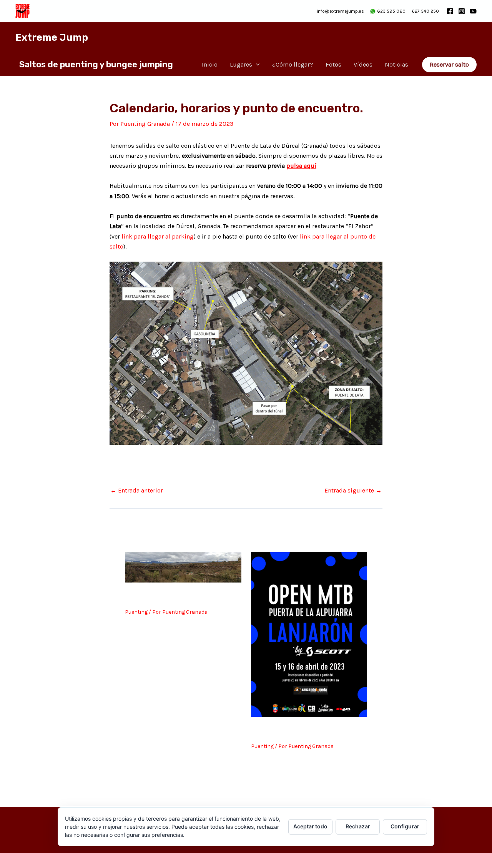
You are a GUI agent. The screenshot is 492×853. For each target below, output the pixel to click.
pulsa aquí (301, 165)
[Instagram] (461, 11)
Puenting (136, 612)
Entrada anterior (136, 490)
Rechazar (358, 826)
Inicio (210, 64)
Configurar (405, 826)
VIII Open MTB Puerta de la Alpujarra (301, 730)
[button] (256, 64)
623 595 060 (391, 11)
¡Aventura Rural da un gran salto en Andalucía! (175, 596)
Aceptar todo (310, 826)
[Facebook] (450, 11)
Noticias (396, 64)
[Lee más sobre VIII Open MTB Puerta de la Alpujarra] (309, 634)
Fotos (333, 64)
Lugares (241, 64)
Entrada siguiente (353, 490)
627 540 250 (425, 11)
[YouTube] (473, 11)
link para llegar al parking (157, 236)
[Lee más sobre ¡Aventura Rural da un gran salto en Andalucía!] (183, 567)
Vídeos (363, 64)
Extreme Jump (51, 37)
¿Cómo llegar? (292, 64)
